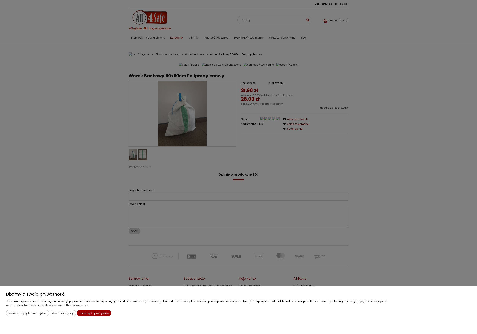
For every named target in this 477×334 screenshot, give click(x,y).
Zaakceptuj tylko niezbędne (28, 313)
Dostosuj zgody (63, 313)
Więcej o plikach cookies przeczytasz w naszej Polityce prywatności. (47, 305)
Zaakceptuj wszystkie (94, 313)
